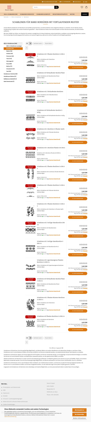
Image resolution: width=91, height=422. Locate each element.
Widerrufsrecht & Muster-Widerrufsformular (15, 401)
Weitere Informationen (79, 418)
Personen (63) (10, 56)
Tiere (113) (9, 58)
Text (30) (8, 71)
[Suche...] (56, 7)
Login (85, 1)
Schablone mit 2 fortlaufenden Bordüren (50, 91)
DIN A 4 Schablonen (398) (10, 14)
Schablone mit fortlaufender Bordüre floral (51, 73)
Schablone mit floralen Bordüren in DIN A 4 (51, 316)
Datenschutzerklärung (10, 416)
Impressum (6, 393)
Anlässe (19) (9, 53)
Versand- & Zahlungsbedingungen (12, 399)
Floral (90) (9, 63)
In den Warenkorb (77, 67)
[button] (86, 7)
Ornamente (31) (10, 68)
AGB (4, 390)
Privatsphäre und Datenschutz (11, 387)
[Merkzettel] (82, 7)
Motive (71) (9, 66)
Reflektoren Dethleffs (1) (60, 14)
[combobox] (38, 43)
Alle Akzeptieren (79, 410)
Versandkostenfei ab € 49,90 (50, 1)
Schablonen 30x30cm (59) (27, 14)
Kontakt (84, 14)
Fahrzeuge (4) (9, 61)
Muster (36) (9, 51)
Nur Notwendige (79, 414)
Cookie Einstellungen (9, 404)
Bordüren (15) (10, 48)
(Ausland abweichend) (54, 66)
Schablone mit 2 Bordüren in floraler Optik (50, 129)
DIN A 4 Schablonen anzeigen (14, 46)
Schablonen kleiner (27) (43, 14)
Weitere (72, 14)
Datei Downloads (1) (9, 81)
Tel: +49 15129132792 (65, 1)
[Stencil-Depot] (9, 8)
